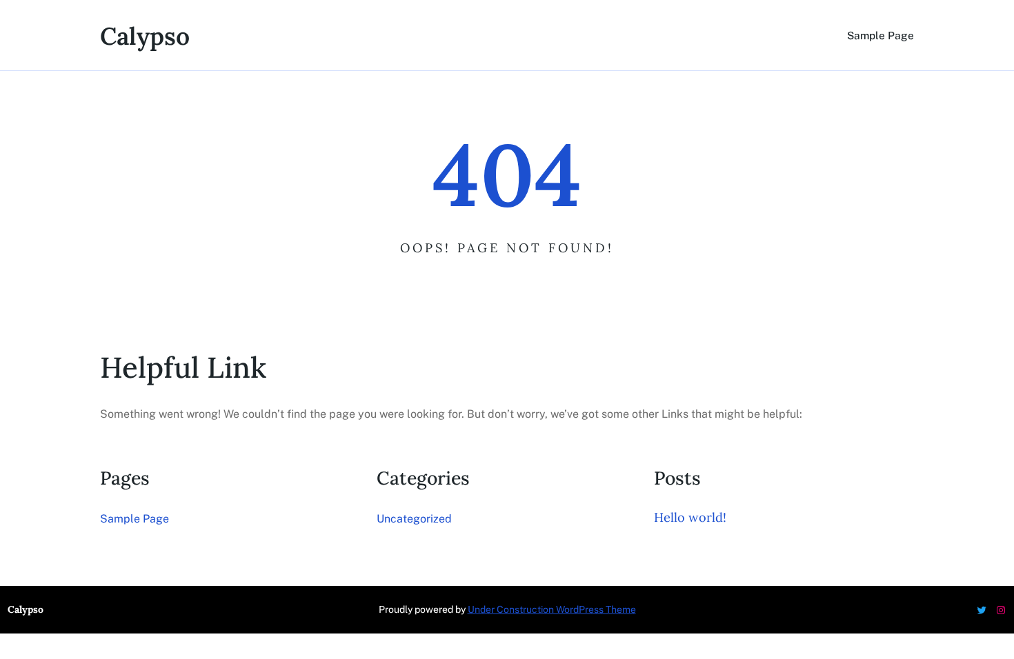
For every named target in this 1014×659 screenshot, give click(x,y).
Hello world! (690, 517)
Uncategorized (414, 518)
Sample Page (880, 35)
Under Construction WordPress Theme (552, 609)
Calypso (145, 36)
